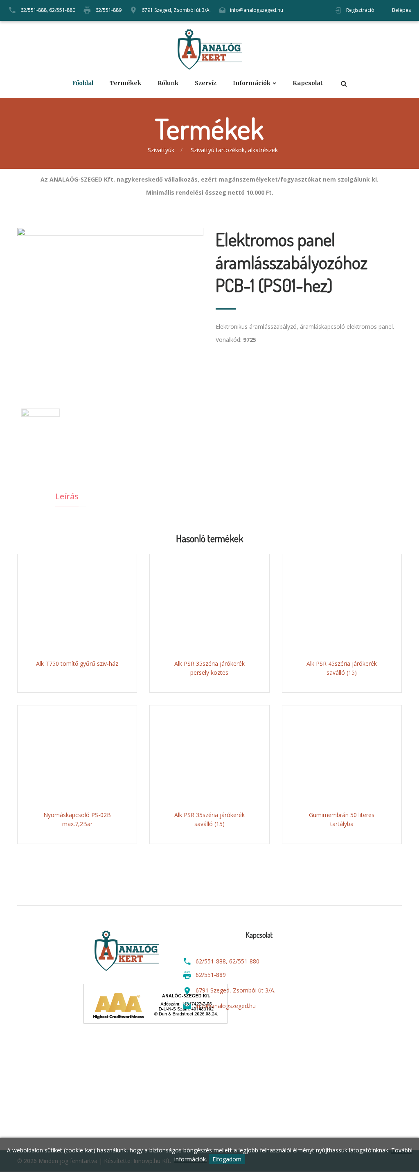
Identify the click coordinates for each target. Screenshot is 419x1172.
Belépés (401, 10)
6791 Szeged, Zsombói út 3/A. (176, 10)
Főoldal (82, 83)
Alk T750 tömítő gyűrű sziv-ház (77, 663)
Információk (251, 83)
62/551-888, (34, 10)
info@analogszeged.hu (256, 10)
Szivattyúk (161, 150)
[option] (110, 304)
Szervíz (205, 83)
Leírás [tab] (67, 496)
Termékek (125, 83)
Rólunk (168, 83)
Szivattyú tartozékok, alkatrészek (234, 150)
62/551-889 (108, 10)
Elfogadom (226, 1159)
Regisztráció (360, 10)
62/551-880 (62, 10)
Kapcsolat (308, 83)
